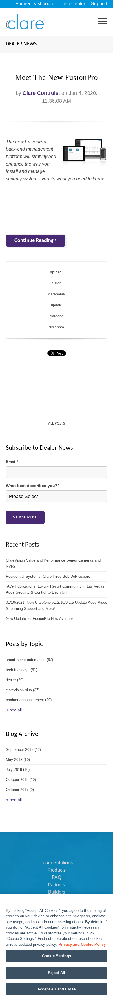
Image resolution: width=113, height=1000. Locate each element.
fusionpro (56, 327)
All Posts (56, 423)
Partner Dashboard (34, 3)
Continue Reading (34, 240)
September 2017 (23, 749)
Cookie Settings (56, 956)
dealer (14, 680)
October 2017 (20, 790)
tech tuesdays (21, 670)
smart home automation (29, 660)
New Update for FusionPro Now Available (40, 618)
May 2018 (18, 760)
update (56, 305)
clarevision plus (22, 690)
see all (16, 710)
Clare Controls (41, 93)
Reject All (56, 973)
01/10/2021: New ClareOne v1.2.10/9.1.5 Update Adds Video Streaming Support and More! (56, 605)
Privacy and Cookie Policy (82, 944)
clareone (56, 316)
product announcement (29, 700)
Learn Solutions (56, 862)
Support (99, 3)
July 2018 (18, 769)
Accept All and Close (56, 989)
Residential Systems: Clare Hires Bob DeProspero (48, 576)
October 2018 (21, 779)
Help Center (72, 3)
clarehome (56, 294)
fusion (56, 283)
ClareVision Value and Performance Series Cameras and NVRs (53, 563)
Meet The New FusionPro (56, 77)
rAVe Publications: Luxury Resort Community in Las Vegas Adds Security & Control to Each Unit (55, 589)
